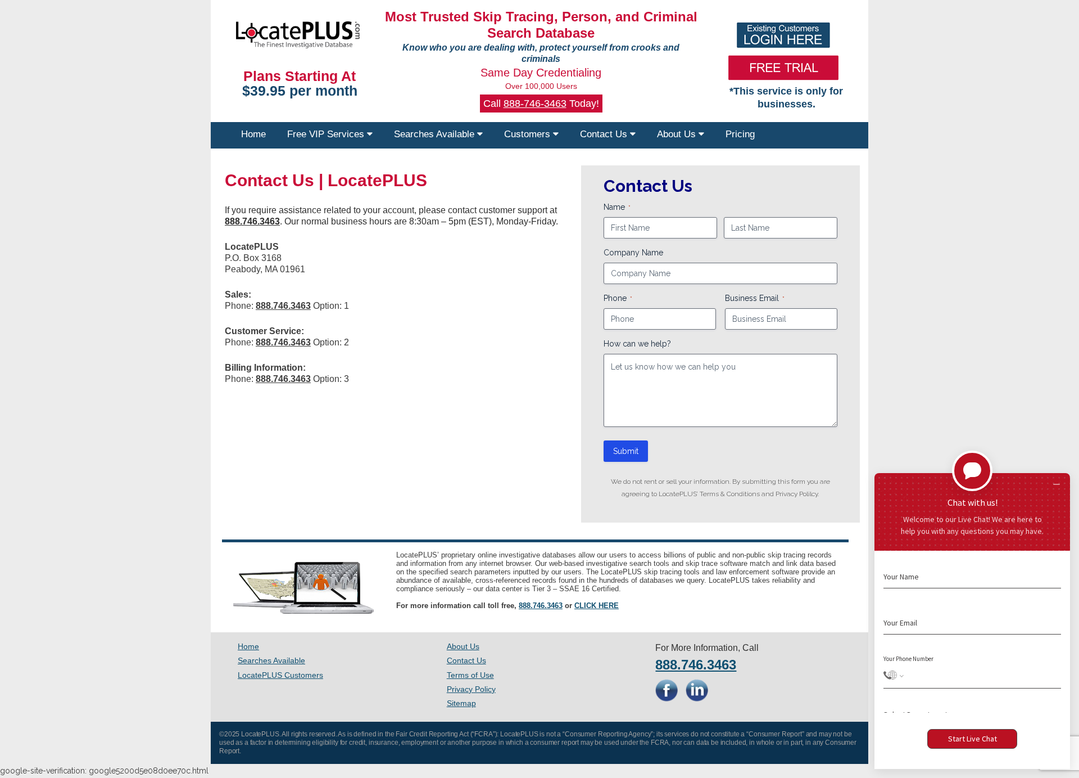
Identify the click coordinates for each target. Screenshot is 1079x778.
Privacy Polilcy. (797, 494)
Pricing (740, 134)
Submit (625, 451)
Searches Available (435, 134)
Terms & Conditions (730, 494)
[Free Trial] (783, 67)
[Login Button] (783, 35)
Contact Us (605, 134)
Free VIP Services (327, 134)
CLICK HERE (596, 605)
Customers (528, 134)
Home (253, 134)
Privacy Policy (471, 689)
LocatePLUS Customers (280, 675)
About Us (678, 134)
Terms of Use (470, 675)
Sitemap (461, 703)
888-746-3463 (535, 103)
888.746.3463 (541, 605)
